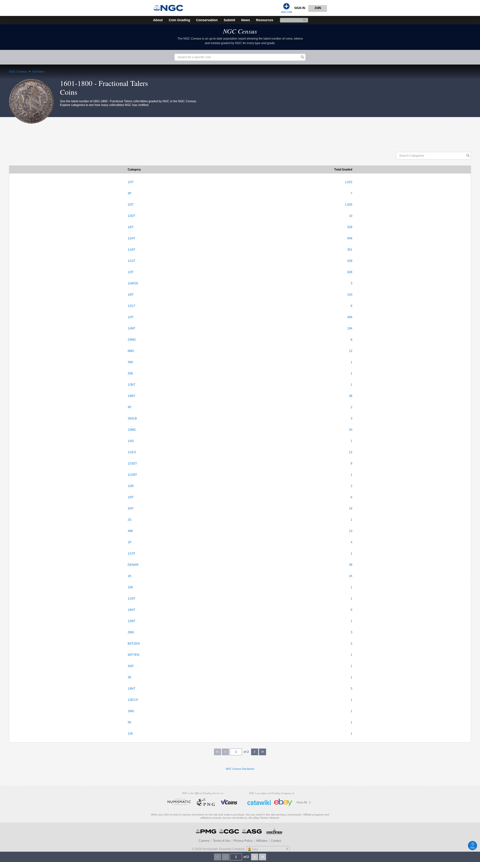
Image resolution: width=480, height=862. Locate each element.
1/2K (131, 486)
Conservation (207, 20)
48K (130, 531)
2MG (131, 632)
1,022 (348, 182)
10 (350, 215)
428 (349, 260)
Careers (204, 840)
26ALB (132, 418)
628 (349, 272)
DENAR (133, 564)
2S (129, 519)
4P (129, 407)
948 (349, 238)
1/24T (131, 238)
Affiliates (261, 840)
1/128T (132, 474)
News (245, 20)
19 (350, 508)
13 (350, 531)
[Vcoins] (229, 802)
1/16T (131, 249)
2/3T (131, 204)
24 (350, 576)
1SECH (133, 699)
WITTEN (133, 654)
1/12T (131, 260)
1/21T (131, 305)
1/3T (131, 272)
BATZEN (134, 643)
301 (349, 249)
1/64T (131, 609)
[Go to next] (254, 752)
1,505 (348, 204)
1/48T (131, 328)
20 (350, 429)
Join (317, 8)
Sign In (299, 8)
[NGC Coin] (170, 8)
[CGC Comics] (229, 831)
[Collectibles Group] (274, 831)
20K (130, 373)
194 (349, 328)
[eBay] (283, 802)
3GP (131, 666)
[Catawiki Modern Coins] (259, 802)
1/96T (131, 396)
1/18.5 (132, 452)
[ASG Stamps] (252, 831)
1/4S (131, 441)
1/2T (131, 182)
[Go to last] (262, 752)
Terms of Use (221, 840)
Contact (276, 840)
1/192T (132, 463)
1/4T (131, 317)
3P (129, 193)
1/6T (131, 227)
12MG (132, 429)
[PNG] (206, 802)
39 (350, 564)
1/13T (131, 553)
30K (130, 362)
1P (129, 542)
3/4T (131, 508)
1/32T (131, 215)
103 (349, 294)
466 (349, 317)
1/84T (131, 688)
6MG (131, 350)
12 (350, 350)
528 (349, 227)
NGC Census (240, 30)
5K (129, 722)
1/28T (131, 621)
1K (129, 576)
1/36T (131, 384)
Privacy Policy (243, 840)
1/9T (131, 497)
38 (350, 396)
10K (130, 587)
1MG (131, 711)
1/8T (131, 294)
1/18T (131, 598)
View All (302, 802)
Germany (38, 71)
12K (130, 733)
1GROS (133, 283)
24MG (132, 339)
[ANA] (179, 802)
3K (129, 677)
